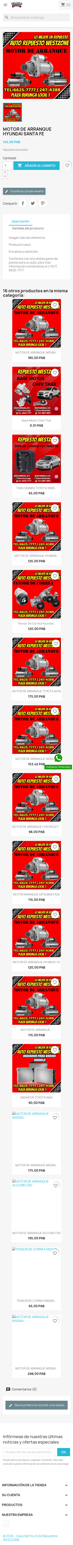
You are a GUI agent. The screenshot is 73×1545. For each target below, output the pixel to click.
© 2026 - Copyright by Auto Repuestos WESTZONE (30, 1538)
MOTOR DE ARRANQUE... (36, 1030)
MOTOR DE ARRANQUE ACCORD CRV (36, 1233)
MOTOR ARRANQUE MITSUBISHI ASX (36, 894)
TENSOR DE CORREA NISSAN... (36, 1301)
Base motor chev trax (36, 420)
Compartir (23, 203)
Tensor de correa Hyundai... (36, 623)
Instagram (6, 1524)
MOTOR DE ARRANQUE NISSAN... (36, 352)
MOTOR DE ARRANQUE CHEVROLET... (36, 827)
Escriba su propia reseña (27, 191)
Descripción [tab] (20, 221)
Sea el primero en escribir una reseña (39, 1405)
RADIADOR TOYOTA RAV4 (36, 1097)
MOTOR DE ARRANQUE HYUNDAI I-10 (36, 962)
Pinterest (43, 203)
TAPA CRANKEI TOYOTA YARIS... (36, 488)
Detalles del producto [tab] (28, 228)
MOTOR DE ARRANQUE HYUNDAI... (36, 556)
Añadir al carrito (36, 165)
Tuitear (33, 203)
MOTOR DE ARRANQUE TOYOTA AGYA (36, 691)
